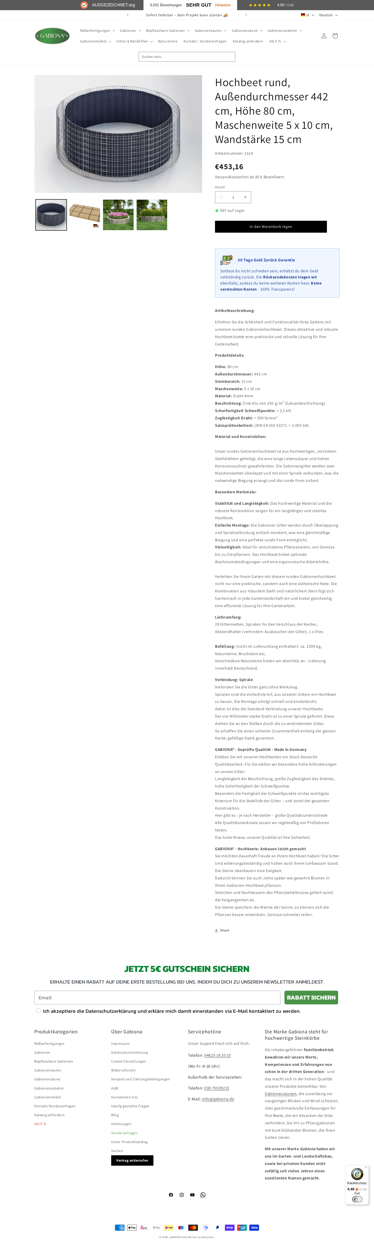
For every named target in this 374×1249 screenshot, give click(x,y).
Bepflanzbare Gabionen (53, 1061)
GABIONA (176, 1237)
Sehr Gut (198, 5)
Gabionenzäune (47, 1079)
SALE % (40, 1123)
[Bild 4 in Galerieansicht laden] (151, 214)
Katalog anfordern (49, 1115)
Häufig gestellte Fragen (130, 1106)
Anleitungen (121, 1123)
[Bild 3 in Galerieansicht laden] (118, 214)
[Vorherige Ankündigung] (127, 15)
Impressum (120, 1043)
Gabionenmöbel (47, 1097)
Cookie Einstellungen (128, 1061)
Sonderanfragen (124, 1133)
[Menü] (366, 1168)
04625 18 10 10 (217, 1055)
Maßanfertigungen (49, 1043)
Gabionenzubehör (49, 1088)
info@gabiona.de (218, 1099)
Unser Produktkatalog (129, 1142)
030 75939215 (216, 1088)
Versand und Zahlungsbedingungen (140, 1079)
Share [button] (224, 930)
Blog (115, 1115)
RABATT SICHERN (311, 997)
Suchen (117, 1150)
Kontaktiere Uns (124, 1097)
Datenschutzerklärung (129, 1052)
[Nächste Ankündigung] (246, 15)
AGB (114, 1088)
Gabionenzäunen (280, 1093)
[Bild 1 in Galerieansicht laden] (51, 214)
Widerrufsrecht (123, 1070)
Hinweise (223, 5)
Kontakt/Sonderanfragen (55, 1106)
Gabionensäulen (47, 1070)
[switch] (357, 1199)
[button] (97, 30)
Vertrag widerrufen (132, 1160)
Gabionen (42, 1052)
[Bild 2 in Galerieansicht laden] (84, 214)
